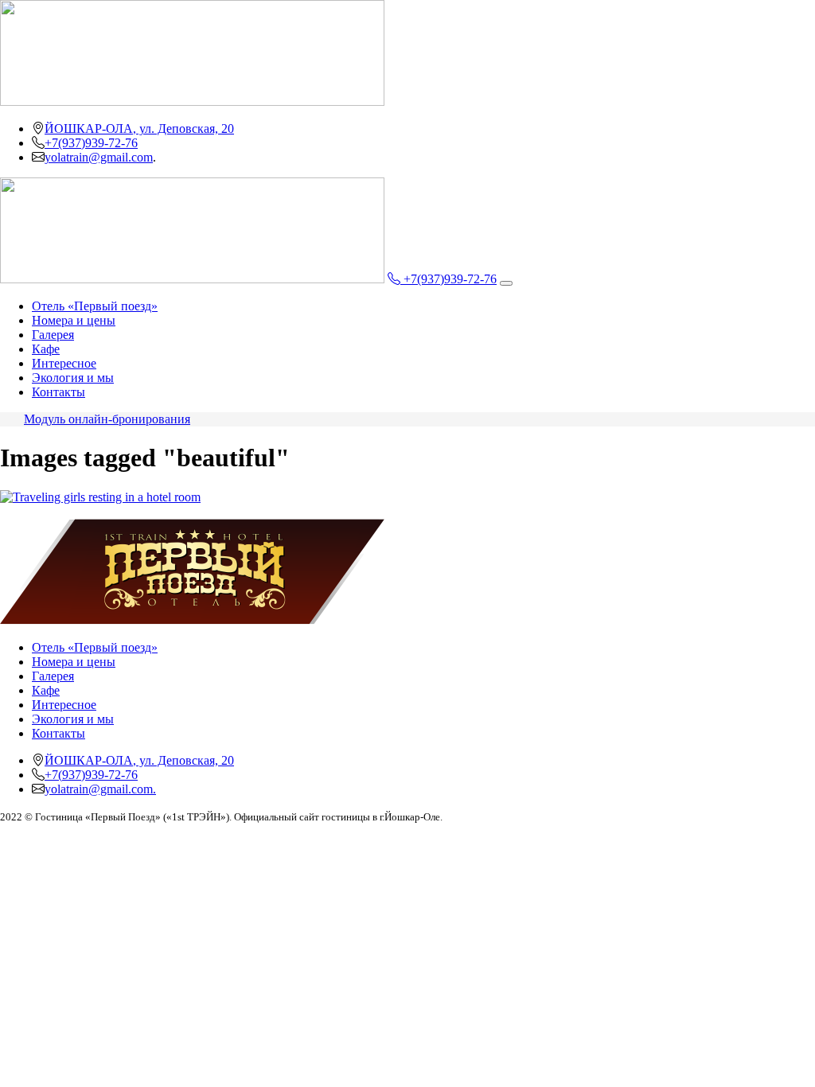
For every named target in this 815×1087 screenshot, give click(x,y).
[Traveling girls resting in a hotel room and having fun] (100, 497)
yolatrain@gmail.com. (100, 789)
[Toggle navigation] (506, 283)
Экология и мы (73, 377)
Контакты (58, 392)
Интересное (64, 363)
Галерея (53, 334)
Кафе (46, 349)
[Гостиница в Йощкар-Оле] (192, 620)
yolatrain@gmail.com (99, 157)
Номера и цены (73, 320)
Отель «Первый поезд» (95, 306)
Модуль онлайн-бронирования (107, 419)
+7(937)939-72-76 (91, 143)
